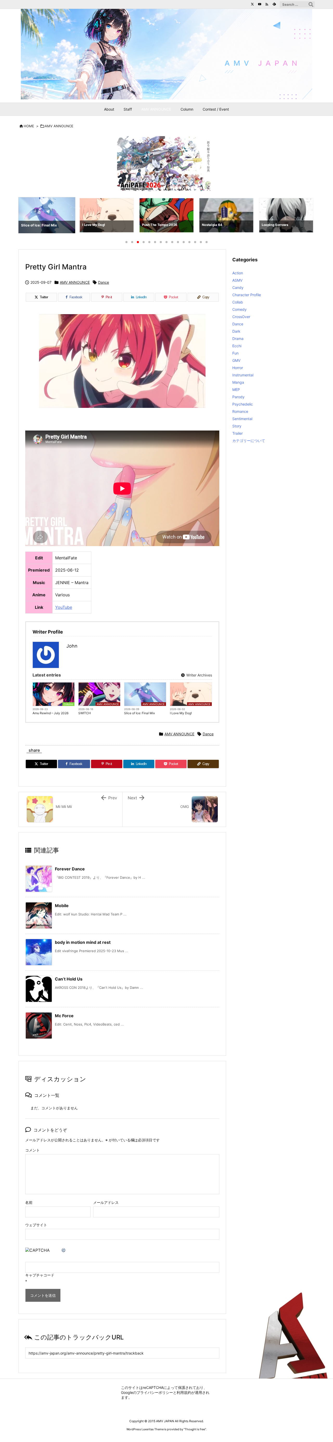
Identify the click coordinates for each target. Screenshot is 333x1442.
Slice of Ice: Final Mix (139, 713)
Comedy (239, 309)
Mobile (62, 905)
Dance (103, 282)
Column (68, 704)
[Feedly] (274, 4)
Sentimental (242, 418)
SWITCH (84, 713)
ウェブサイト (36, 1225)
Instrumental (242, 375)
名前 (29, 1202)
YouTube (63, 607)
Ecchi (236, 346)
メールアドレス (106, 1202)
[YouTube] (259, 4)
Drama (238, 338)
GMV (236, 360)
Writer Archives (198, 675)
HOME (29, 126)
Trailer (237, 433)
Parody (238, 397)
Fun (235, 353)
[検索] (311, 4)
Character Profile (246, 295)
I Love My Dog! (181, 713)
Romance (240, 411)
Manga (238, 382)
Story (236, 426)
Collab (237, 302)
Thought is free (195, 1429)
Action (237, 273)
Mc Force (64, 1015)
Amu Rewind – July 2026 (50, 713)
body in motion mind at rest (83, 942)
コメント (32, 1150)
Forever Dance (70, 868)
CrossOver (241, 316)
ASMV (237, 280)
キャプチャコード (39, 1275)
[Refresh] (64, 1250)
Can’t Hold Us (68, 979)
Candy (238, 287)
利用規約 (184, 1392)
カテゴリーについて (248, 440)
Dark (236, 331)
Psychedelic (242, 404)
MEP (236, 389)
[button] (27, 216)
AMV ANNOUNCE (59, 126)
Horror (237, 367)
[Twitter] (252, 4)
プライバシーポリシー (155, 1392)
